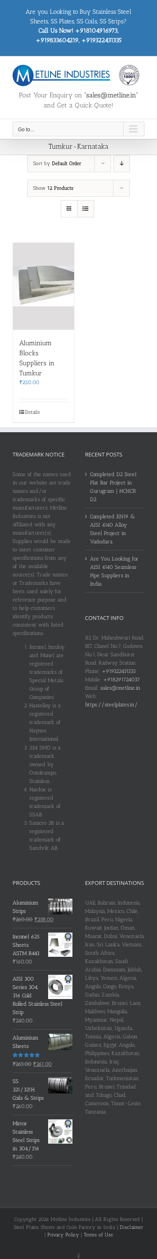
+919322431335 (119, 671)
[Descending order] (121, 163)
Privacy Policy (63, 1235)
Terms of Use (98, 1235)
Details (32, 412)
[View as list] (85, 209)
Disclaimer (131, 1227)
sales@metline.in (120, 688)
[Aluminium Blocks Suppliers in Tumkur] (43, 286)
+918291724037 (121, 679)
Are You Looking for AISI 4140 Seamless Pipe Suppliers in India (114, 571)
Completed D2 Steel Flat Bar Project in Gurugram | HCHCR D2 (113, 486)
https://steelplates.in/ (111, 704)
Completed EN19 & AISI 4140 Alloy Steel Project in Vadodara (112, 529)
